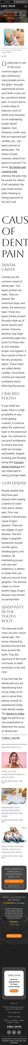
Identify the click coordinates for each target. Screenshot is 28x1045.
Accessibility (5, 1040)
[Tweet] (3, 56)
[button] (25, 6)
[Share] (5, 56)
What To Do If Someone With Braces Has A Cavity (13, 774)
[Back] (4, 26)
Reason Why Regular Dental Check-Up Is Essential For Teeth (12, 849)
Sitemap (12, 1040)
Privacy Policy (18, 1040)
